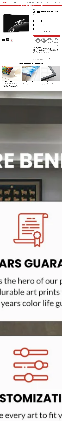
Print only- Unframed (37, 20)
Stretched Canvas (45, 20)
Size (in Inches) (36, 23)
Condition (35, 19)
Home (34, 9)
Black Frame (51, 20)
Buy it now (46, 35)
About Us (46, 2)
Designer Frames (40, 2)
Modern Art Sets (17, 2)
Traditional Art (32, 2)
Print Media (35, 27)
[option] (31, 5)
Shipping (38, 15)
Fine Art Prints (25, 2)
